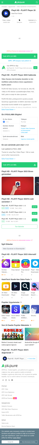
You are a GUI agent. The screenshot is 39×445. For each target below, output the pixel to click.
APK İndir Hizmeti (7, 395)
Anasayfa (4, 6)
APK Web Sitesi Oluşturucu (10, 409)
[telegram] (3, 380)
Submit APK (5, 412)
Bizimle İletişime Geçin (8, 426)
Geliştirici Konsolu (7, 406)
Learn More (16, 438)
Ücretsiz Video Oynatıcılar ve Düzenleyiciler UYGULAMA (28, 130)
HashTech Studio (16, 13)
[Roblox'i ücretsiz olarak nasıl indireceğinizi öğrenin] (13, 334)
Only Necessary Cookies (28, 442)
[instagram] (6, 380)
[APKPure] (19, 2)
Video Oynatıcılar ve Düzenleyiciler (26, 6)
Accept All (10, 442)
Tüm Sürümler (19, 226)
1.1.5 (7, 122)
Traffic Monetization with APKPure (11, 415)
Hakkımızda (5, 423)
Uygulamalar (11, 6)
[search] (36, 2)
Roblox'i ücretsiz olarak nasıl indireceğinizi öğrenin (11, 343)
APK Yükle (5, 389)
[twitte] (9, 380)
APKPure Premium (7, 398)
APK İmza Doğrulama (8, 392)
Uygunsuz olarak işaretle (27, 139)
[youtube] (12, 380)
